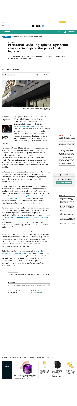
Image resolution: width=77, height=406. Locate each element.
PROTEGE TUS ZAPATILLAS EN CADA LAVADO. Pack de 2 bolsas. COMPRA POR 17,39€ (70, 373)
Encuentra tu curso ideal (64, 182)
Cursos (24, 357)
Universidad (18, 285)
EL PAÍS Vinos (50, 357)
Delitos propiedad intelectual (28, 285)
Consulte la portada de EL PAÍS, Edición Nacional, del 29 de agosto (27, 36)
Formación (6, 32)
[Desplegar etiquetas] (49, 285)
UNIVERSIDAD (11, 42)
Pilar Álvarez (6, 69)
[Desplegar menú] (3, 26)
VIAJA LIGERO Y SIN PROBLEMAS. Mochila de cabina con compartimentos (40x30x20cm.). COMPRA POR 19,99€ (57, 373)
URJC (9, 285)
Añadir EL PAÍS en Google (44, 74)
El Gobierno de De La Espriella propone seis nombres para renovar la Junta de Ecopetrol (67, 138)
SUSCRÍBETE (62, 22)
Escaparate (4, 357)
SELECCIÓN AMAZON (15, 357)
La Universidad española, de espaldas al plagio (7, 121)
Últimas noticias (63, 133)
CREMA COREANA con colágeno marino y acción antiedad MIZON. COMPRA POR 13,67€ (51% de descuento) (25, 377)
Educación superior (40, 285)
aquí (41, 292)
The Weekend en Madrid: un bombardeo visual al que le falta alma (67, 144)
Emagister (69, 32)
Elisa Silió (15, 69)
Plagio (13, 285)
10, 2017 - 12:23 (9, 70)
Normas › (48, 278)
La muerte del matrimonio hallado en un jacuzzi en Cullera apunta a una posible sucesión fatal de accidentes (67, 200)
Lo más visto (62, 195)
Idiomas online (41, 357)
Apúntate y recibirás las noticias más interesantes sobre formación (25, 274)
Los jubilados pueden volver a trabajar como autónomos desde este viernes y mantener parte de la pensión (67, 218)
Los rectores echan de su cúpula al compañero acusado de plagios (7, 136)
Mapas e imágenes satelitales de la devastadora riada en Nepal (67, 213)
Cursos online (31, 357)
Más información (11, 294)
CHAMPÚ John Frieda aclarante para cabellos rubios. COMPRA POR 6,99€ (45, 372)
